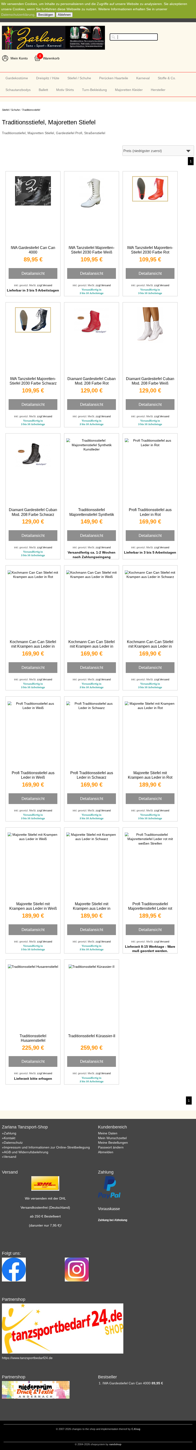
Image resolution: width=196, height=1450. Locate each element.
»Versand (9, 1157)
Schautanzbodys (18, 90)
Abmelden (105, 1152)
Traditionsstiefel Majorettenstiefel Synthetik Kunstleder (91, 514)
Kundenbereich (112, 1127)
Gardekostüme (16, 78)
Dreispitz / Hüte (47, 78)
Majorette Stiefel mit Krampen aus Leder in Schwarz (91, 908)
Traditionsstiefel (31, 109)
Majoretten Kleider (129, 90)
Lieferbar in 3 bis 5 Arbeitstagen (33, 290)
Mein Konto (19, 58)
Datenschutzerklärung (17, 14)
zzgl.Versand (44, 285)
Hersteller (158, 90)
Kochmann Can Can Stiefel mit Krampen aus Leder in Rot (33, 646)
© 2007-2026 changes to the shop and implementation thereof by (98, 1429)
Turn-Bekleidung (94, 90)
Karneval (143, 78)
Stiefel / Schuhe (79, 78)
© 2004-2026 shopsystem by (98, 1444)
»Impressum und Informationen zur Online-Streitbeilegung (46, 1147)
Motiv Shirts (65, 90)
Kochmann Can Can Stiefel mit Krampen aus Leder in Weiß (91, 646)
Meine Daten (107, 1133)
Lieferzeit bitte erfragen (33, 1078)
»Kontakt (8, 1138)
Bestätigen (45, 14)
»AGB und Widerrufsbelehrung (25, 1152)
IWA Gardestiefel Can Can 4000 (127, 1383)
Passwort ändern (111, 1147)
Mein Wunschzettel (112, 1138)
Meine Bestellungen (113, 1142)
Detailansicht (33, 273)
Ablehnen (64, 14)
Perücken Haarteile (113, 78)
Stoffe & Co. (167, 78)
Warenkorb (51, 58)
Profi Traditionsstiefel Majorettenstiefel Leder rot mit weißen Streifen (150, 908)
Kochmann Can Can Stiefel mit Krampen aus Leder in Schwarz (150, 646)
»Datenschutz (12, 1142)
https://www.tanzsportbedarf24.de (27, 1358)
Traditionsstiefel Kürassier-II (91, 1036)
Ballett (43, 90)
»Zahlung (9, 1133)
